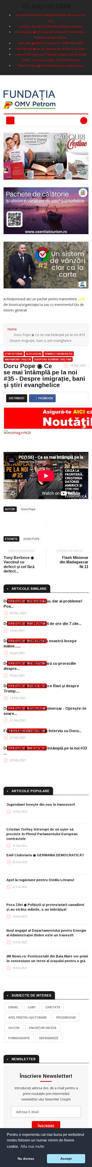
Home (12, 329)
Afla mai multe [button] (32, 1147)
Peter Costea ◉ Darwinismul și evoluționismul (50, 65)
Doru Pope (28, 509)
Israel (13, 1007)
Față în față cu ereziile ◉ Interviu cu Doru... (42, 731)
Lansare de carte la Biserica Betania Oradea (50, 26)
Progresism (66, 1017)
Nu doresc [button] (26, 1158)
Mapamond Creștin (18, 359)
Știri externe (14, 353)
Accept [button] (66, 1158)
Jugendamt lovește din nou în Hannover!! (40, 804)
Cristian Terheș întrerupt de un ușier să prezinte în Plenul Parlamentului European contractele (42, 834)
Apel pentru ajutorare (27, 1017)
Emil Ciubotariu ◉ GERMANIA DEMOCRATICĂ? (45, 855)
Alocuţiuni (33, 353)
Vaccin (13, 1028)
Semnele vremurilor (59, 353)
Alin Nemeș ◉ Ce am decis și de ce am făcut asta (51, 49)
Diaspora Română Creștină (52, 359)
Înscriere (46, 1126)
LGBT (32, 1007)
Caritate (52, 1007)
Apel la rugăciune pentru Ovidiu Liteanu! (40, 880)
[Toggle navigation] (10, 120)
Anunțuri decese (42, 1028)
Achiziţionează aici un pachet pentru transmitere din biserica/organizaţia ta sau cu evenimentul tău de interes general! (44, 304)
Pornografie (19, 1038)
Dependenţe (48, 1038)
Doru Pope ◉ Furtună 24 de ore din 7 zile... (42, 624)
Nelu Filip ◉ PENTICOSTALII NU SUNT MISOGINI (50, 43)
